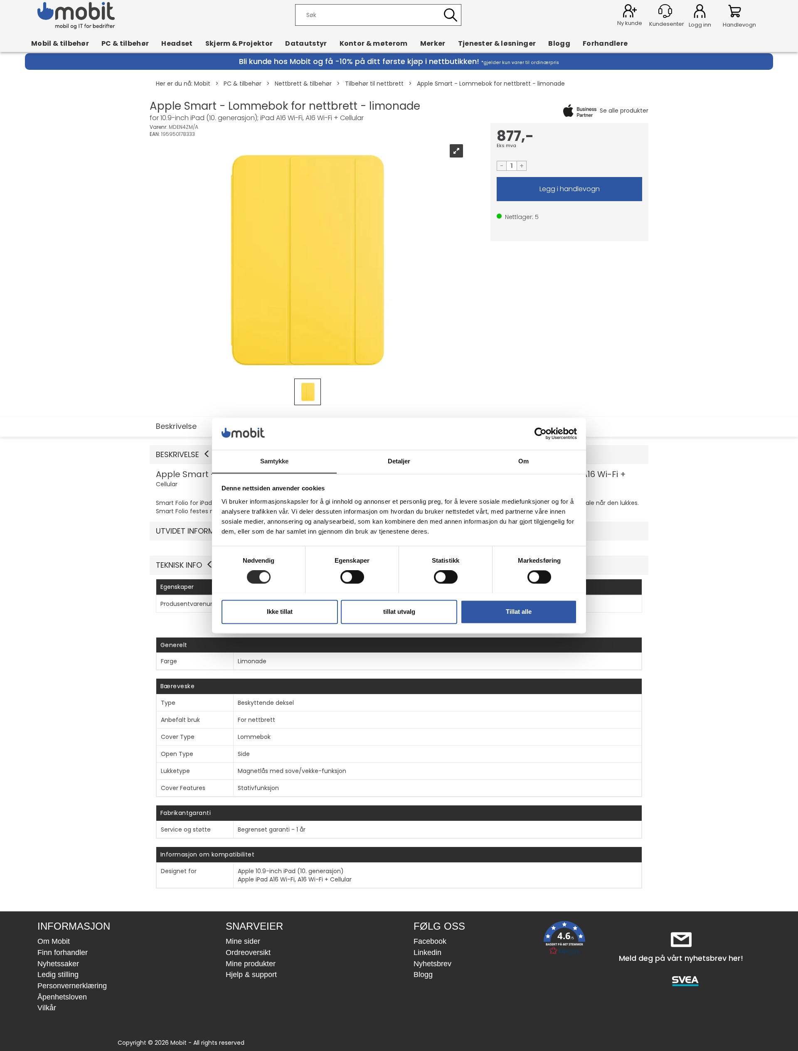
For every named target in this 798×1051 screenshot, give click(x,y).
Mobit (202, 83)
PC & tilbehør (125, 43)
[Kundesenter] (665, 11)
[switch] (352, 576)
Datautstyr (306, 43)
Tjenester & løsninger (497, 43)
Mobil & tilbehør (60, 43)
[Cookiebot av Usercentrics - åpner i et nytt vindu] (540, 433)
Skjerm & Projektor (239, 43)
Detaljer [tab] (399, 461)
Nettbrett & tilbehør (303, 83)
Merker (433, 43)
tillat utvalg (399, 611)
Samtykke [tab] (274, 461)
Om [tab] (523, 461)
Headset (176, 43)
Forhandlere (605, 43)
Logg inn (699, 12)
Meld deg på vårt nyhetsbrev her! (681, 958)
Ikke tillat (280, 611)
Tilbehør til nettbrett (374, 83)
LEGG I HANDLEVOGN (569, 189)
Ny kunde (629, 23)
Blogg (559, 43)
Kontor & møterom (374, 43)
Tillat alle (519, 611)
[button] (564, 940)
